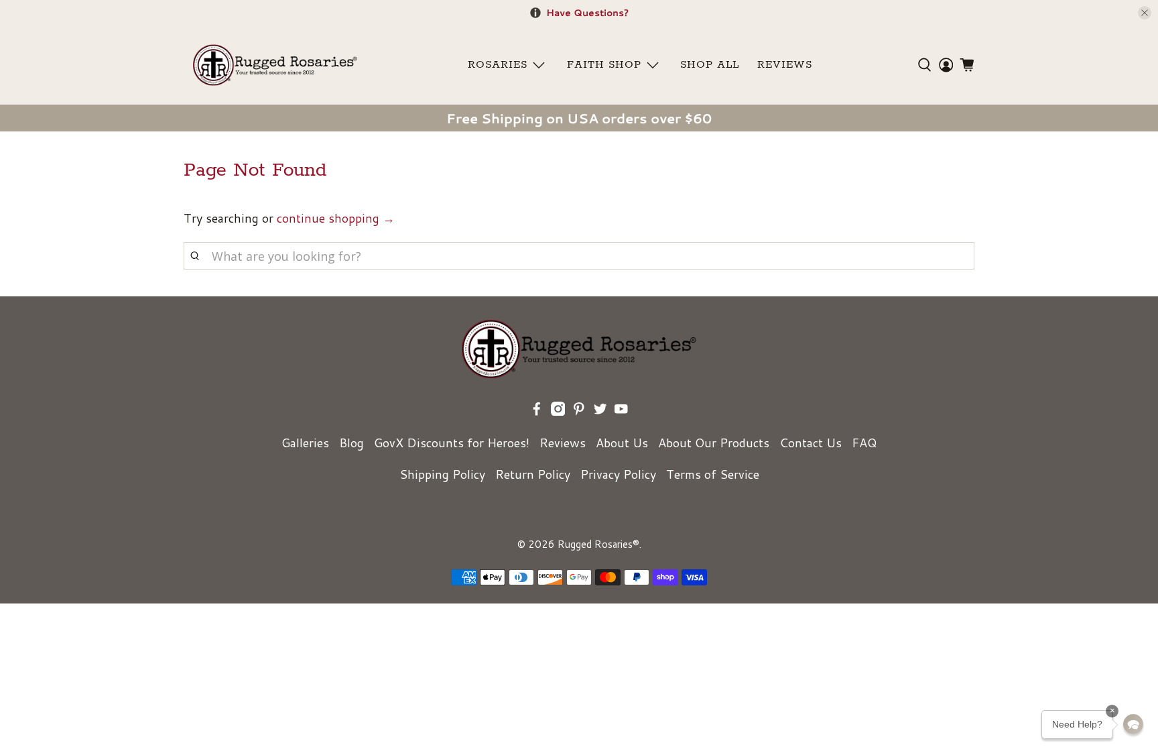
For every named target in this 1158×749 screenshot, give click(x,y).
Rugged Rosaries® (598, 544)
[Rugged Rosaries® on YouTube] (621, 411)
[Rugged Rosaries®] (275, 65)
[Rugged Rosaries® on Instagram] (558, 411)
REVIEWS (784, 65)
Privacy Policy (618, 474)
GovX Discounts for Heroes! (451, 442)
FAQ (864, 442)
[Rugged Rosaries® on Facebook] (536, 411)
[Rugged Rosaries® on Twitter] (600, 411)
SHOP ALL (709, 65)
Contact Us (810, 442)
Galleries (305, 442)
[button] (1133, 724)
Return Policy (532, 474)
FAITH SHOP (604, 65)
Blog (351, 442)
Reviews (562, 442)
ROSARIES (497, 65)
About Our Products (713, 442)
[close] (1144, 12)
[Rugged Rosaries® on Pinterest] (579, 411)
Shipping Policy (442, 474)
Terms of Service (712, 474)
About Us (622, 442)
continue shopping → (336, 218)
